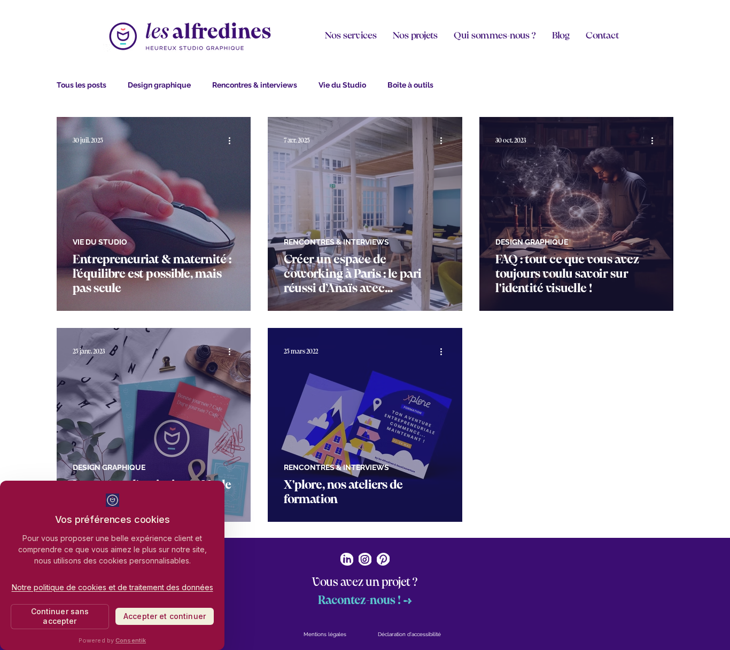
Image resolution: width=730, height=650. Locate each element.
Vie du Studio (342, 85)
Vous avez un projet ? (365, 582)
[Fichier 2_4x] (346, 559)
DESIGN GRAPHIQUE (531, 242)
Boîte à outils (410, 85)
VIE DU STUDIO (100, 242)
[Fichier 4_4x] (383, 559)
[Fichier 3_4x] (365, 559)
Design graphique (159, 85)
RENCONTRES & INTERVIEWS (336, 242)
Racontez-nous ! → (365, 600)
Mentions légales (325, 634)
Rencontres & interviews (254, 85)
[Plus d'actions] (233, 140)
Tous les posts (81, 85)
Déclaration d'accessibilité (409, 634)
